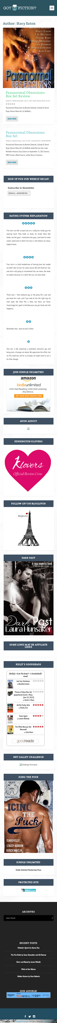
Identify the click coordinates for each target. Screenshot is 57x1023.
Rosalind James (24, 684)
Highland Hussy (16, 141)
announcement (35, 141)
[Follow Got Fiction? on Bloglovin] (28, 545)
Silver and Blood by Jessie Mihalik (28, 962)
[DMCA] (28, 891)
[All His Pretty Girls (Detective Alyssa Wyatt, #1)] (10, 711)
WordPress (43, 1012)
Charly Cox (24, 707)
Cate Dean (29, 732)
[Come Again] (10, 723)
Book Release (37, 101)
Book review (46, 101)
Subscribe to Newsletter (21, 188)
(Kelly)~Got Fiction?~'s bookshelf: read (25, 675)
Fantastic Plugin (49, 1021)
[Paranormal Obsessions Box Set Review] (28, 58)
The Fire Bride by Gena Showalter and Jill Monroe (28, 955)
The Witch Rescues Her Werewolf (23, 728)
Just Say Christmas (23, 681)
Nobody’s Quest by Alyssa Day (28, 947)
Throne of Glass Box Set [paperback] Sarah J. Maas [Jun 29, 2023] (24, 695)
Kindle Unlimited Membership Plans (28, 870)
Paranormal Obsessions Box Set (25, 134)
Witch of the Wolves (28, 969)
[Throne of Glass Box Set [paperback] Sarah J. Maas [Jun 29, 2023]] (10, 695)
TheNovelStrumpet (17, 101)
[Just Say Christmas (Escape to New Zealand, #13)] (10, 687)
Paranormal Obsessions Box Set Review (25, 94)
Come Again (23, 716)
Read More (12, 118)
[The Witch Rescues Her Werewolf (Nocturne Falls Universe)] (10, 733)
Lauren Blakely (24, 718)
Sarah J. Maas (29, 700)
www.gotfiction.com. (22, 1021)
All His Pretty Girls (23, 705)
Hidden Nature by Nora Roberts (28, 976)
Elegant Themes (24, 1012)
